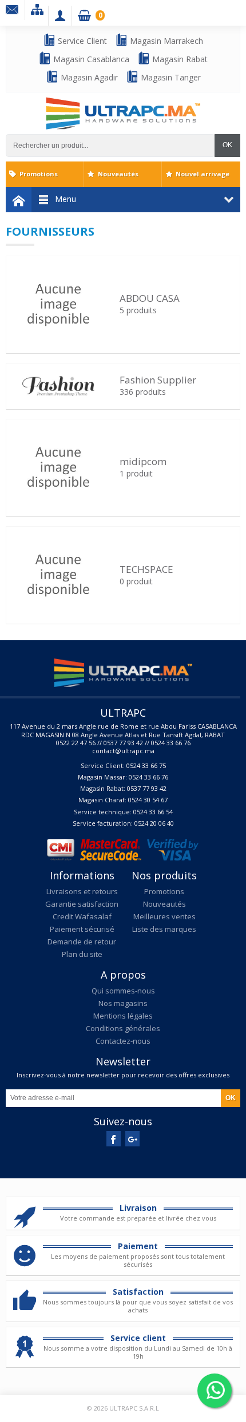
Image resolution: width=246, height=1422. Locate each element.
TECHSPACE (146, 569)
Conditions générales (123, 1028)
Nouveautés (118, 173)
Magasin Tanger (169, 77)
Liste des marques (164, 929)
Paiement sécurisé (82, 929)
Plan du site (82, 954)
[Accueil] (19, 199)
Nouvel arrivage (202, 173)
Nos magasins (123, 1003)
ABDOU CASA (150, 298)
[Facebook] (113, 1138)
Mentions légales (123, 1016)
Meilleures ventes (164, 916)
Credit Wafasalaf (82, 916)
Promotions (38, 173)
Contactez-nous (123, 1041)
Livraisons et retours (82, 891)
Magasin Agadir (88, 77)
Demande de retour (81, 941)
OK (227, 145)
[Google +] (132, 1138)
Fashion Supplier (158, 379)
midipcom (143, 461)
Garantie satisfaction (81, 904)
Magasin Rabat (179, 59)
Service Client (81, 40)
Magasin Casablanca (90, 59)
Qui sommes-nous (123, 990)
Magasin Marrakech (165, 40)
